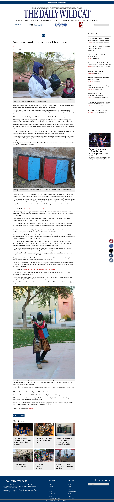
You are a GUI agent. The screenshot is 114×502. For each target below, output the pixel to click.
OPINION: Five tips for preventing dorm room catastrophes (98, 86)
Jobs (50, 496)
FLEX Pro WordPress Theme (55, 500)
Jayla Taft (90, 58)
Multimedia (75, 20)
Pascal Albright (17, 47)
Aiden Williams (91, 89)
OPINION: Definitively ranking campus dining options (97, 94)
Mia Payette (90, 81)
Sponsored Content (54, 498)
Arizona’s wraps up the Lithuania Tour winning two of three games (98, 39)
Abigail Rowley (91, 97)
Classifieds (94, 20)
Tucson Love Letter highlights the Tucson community (98, 78)
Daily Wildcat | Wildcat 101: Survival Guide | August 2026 (99, 47)
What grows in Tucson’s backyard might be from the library (64, 466)
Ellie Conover (91, 73)
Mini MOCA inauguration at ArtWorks (40, 466)
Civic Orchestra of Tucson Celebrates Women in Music (44, 440)
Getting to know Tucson (95, 71)
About (84, 20)
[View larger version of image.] (44, 75)
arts (43, 35)
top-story (21, 415)
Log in (67, 500)
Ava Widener (90, 112)
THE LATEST (92, 34)
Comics (56, 20)
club (14, 415)
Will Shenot (90, 42)
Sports (26, 20)
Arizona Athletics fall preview (97, 110)
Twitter (30, 409)
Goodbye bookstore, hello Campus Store (21, 465)
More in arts (18, 421)
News (18, 20)
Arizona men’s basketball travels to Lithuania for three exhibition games (99, 63)
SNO (64, 500)
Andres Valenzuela (92, 105)
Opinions (64, 20)
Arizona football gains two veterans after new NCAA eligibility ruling (99, 103)
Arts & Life (35, 20)
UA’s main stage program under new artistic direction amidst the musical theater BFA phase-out (64, 442)
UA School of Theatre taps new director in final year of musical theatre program (22, 441)
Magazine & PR (46, 20)
